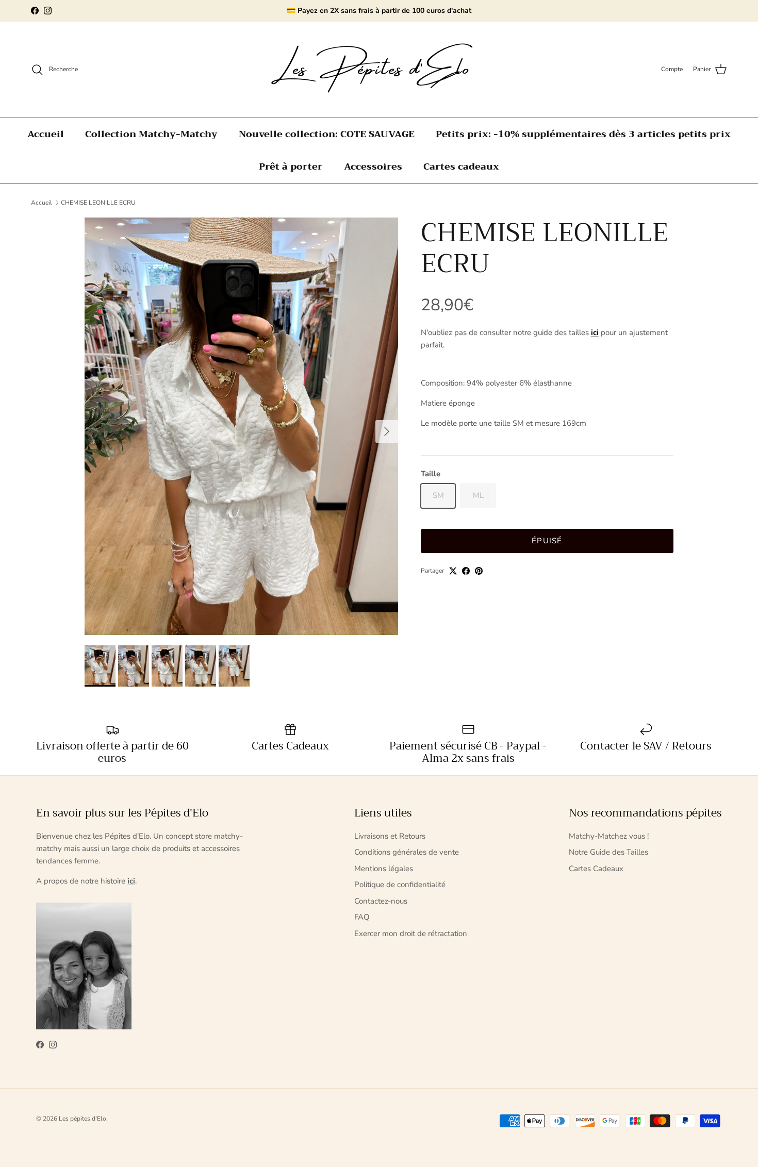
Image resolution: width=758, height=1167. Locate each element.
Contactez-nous (380, 901)
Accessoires (373, 166)
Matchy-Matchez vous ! (609, 836)
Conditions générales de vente (406, 852)
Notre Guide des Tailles (608, 852)
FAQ (362, 917)
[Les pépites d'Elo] (379, 69)
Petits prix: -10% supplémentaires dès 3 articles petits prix (583, 134)
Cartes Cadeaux (596, 868)
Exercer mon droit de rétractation (410, 933)
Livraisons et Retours (389, 836)
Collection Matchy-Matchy (151, 134)
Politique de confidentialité (400, 884)
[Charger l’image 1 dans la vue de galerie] (241, 426)
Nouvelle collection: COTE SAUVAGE (327, 134)
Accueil (45, 134)
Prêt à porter (291, 166)
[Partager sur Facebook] (466, 571)
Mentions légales (383, 868)
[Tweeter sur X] (453, 571)
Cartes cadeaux (461, 166)
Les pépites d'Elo (82, 1118)
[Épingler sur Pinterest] (479, 571)
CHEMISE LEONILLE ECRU (98, 202)
